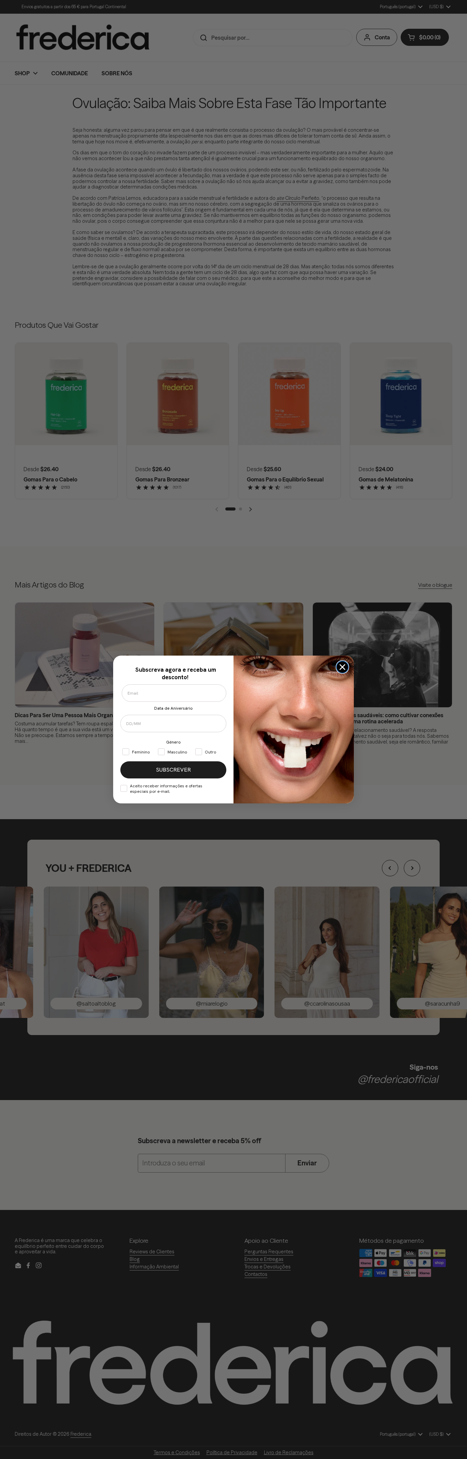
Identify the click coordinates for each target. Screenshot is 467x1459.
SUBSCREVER (173, 769)
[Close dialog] (342, 667)
